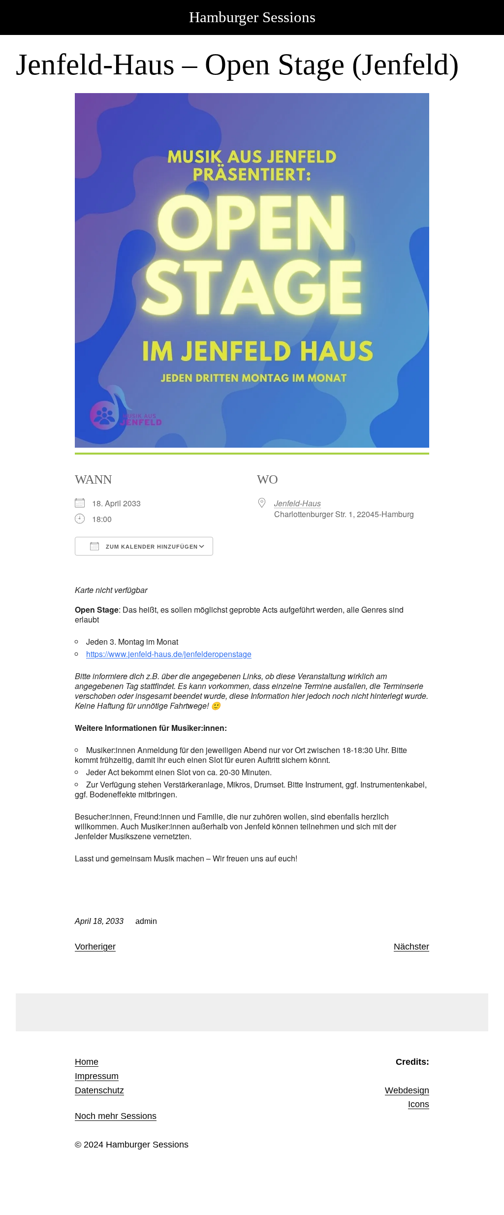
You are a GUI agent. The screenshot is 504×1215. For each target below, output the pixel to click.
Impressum (97, 1076)
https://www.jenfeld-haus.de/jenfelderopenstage (169, 653)
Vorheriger (95, 947)
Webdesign (407, 1090)
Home (86, 1062)
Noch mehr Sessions (116, 1116)
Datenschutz (99, 1090)
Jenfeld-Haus (297, 503)
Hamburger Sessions (252, 17)
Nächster (411, 947)
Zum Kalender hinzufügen (151, 547)
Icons (418, 1104)
